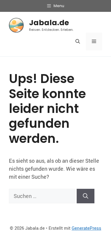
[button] (78, 41)
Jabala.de (49, 22)
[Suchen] (85, 196)
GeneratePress (86, 228)
